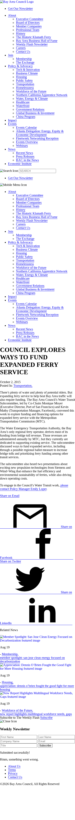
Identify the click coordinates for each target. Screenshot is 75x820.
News (11, 149)
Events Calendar (26, 127)
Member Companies (29, 26)
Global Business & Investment (35, 113)
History (20, 33)
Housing (21, 77)
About (12, 15)
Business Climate (27, 73)
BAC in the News (27, 160)
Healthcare (23, 102)
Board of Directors (28, 22)
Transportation (25, 84)
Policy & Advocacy (20, 66)
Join (10, 55)
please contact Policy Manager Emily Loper (34, 487)
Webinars (22, 145)
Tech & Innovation (28, 69)
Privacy (13, 773)
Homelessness (25, 87)
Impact (12, 120)
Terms (12, 770)
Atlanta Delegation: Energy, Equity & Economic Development (40, 132)
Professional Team (27, 30)
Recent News (24, 153)
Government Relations (30, 109)
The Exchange (25, 62)
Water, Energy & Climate (32, 98)
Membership (24, 58)
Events (12, 124)
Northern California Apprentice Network (41, 95)
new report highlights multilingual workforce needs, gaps (36, 714)
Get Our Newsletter (20, 8)
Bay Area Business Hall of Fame (36, 40)
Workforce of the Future (31, 91)
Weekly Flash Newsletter (32, 44)
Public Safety (24, 80)
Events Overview (27, 142)
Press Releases (25, 156)
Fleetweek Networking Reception (37, 138)
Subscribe (46, 717)
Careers (21, 48)
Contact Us (23, 51)
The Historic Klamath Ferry (33, 37)
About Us (14, 766)
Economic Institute (20, 163)
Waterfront (22, 106)
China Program (25, 116)
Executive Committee (29, 19)
